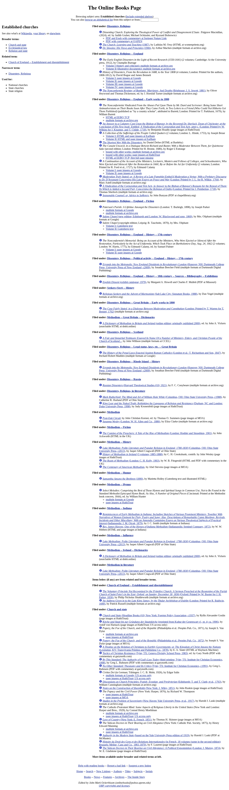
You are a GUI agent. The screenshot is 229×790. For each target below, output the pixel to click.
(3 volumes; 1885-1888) (133, 454)
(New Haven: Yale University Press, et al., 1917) (148, 700)
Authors (117, 771)
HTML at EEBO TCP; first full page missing (129, 157)
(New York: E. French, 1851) (127, 719)
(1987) (126, 44)
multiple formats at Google (120, 210)
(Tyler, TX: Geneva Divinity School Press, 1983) (145, 653)
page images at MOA (117, 697)
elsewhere (55, 33)
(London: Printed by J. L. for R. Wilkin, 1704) (162, 178)
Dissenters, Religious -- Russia (124, 379)
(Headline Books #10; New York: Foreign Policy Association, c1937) (149, 615)
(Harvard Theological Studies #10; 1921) (135, 385)
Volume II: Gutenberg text (119, 228)
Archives (119, 777)
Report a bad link (116, 765)
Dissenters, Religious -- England (125, 53)
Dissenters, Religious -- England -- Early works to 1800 (138, 99)
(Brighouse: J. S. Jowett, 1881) (154, 90)
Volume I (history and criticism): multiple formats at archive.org (139, 65)
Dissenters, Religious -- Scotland (125, 332)
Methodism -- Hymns (119, 484)
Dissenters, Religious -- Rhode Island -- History (133, 361)
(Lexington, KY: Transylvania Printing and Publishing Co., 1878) (160, 648)
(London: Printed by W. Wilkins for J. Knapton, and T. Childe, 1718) (162, 126)
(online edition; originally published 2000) (151, 323)
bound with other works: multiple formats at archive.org (135, 151)
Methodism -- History (119, 441)
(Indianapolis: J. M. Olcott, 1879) (162, 519)
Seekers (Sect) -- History (120, 287)
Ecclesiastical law (18, 47)
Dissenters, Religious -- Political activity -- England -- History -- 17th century (150, 258)
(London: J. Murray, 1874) (161, 748)
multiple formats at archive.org (122, 120)
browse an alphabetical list (99, 19)
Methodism (113, 412)
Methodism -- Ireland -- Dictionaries (127, 550)
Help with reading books (91, 765)
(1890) (123, 478)
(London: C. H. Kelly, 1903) (131, 460)
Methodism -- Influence (120, 535)
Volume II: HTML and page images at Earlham (131, 139)
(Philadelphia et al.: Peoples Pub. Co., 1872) (153, 640)
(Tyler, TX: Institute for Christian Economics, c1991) (155, 666)
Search (89, 771)
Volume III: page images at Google (124, 84)
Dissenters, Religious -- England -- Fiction (130, 201)
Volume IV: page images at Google (124, 87)
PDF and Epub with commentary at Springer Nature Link (136, 38)
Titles (128, 771)
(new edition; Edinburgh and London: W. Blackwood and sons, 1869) (147, 216)
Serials (149, 771)
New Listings (103, 771)
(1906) (127, 48)
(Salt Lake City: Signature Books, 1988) (150, 293)
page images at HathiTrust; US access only (128, 678)
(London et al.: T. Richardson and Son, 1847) (162, 352)
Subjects (138, 771)
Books (87, 777)
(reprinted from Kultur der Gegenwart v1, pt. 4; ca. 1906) (161, 621)
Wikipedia (26, 33)
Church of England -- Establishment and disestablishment (39, 62)
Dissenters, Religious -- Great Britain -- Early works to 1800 (141, 302)
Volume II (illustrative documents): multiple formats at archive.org (140, 68)
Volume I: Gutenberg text (119, 225)
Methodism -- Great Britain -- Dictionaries (131, 317)
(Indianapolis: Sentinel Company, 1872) (157, 526)
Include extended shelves (139, 16)
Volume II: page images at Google (124, 81)
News (97, 777)
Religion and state (18, 50)
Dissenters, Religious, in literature (126, 391)
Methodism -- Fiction (119, 427)
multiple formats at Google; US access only (129, 675)
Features (107, 777)
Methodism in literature (120, 564)
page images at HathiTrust (119, 502)
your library (39, 33)
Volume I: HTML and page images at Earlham (130, 136)
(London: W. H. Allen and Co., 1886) (131, 421)
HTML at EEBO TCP (117, 117)
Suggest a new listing (140, 765)
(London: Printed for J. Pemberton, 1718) (163, 187)
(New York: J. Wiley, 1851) (139, 688)
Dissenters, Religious (20, 73)
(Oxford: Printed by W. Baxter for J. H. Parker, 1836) (163, 594)
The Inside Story (136, 777)
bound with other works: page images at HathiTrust (133, 154)
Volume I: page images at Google (123, 78)
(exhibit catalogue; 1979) (124, 282)
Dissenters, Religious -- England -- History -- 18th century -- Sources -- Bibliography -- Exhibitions (162, 276)
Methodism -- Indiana (119, 508)
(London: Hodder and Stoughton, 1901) (157, 433)
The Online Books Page (114, 7)
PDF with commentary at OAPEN (124, 41)
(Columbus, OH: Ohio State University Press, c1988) (162, 397)
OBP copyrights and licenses (114, 785)
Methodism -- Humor (119, 472)
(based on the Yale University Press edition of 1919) (146, 735)
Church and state (17, 44)
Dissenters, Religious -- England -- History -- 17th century (139, 234)
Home (79, 771)
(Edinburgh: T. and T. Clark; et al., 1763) (162, 681)
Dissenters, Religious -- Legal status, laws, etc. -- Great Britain (142, 346)
